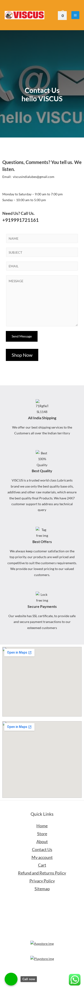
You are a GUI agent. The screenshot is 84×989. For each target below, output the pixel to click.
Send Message (22, 336)
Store (42, 833)
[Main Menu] (75, 15)
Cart (42, 865)
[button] (22, 355)
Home (42, 825)
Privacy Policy (42, 880)
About (42, 841)
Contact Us (42, 849)
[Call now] (11, 979)
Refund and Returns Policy (42, 872)
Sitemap (42, 888)
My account (42, 857)
